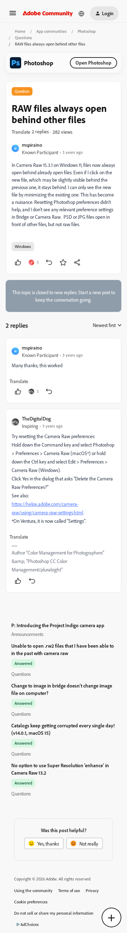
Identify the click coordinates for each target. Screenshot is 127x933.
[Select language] (81, 13)
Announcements (27, 634)
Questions (23, 37)
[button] (12, 15)
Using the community (33, 890)
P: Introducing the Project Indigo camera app (57, 625)
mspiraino (32, 145)
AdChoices (29, 924)
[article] (63, 370)
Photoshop (87, 31)
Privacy (92, 890)
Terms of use (69, 890)
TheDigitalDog (36, 419)
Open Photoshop (93, 63)
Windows (23, 246)
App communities (51, 31)
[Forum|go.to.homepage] (48, 13)
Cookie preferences (31, 901)
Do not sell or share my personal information (53, 913)
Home (20, 31)
